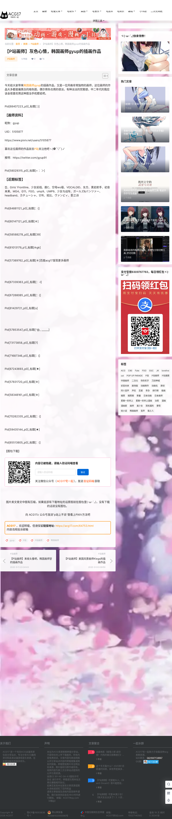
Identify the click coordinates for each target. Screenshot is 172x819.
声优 (134, 390)
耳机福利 (150, 406)
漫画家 (124, 406)
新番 (139, 395)
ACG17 (11, 525)
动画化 (155, 385)
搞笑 (123, 395)
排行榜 (156, 390)
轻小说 (124, 411)
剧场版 (135, 385)
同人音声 (125, 390)
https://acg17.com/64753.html (75, 525)
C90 (130, 370)
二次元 (135, 380)
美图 (83, 11)
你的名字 (145, 380)
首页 (18, 43)
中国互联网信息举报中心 (92, 814)
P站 (36, 149)
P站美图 (165, 375)
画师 (132, 406)
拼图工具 (97, 20)
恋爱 (141, 390)
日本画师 (159, 395)
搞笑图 (131, 395)
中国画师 (125, 380)
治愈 (157, 400)
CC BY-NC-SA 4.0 (60, 776)
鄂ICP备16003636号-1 (36, 814)
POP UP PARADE (135, 375)
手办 (148, 390)
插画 (163, 390)
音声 (143, 411)
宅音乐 (95, 11)
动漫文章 (55, 11)
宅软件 (70, 11)
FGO (144, 370)
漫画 (164, 400)
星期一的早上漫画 (144, 400)
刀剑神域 (156, 380)
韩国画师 (29, 85)
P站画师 (35, 43)
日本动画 (148, 395)
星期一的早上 (127, 400)
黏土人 (151, 411)
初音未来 (125, 385)
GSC (151, 370)
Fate (137, 370)
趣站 (130, 11)
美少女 (140, 406)
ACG (123, 370)
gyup (37, 85)
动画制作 (145, 385)
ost (122, 375)
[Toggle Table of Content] (103, 76)
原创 (163, 385)
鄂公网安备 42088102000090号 (58, 814)
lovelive (165, 370)
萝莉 (159, 406)
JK (157, 370)
